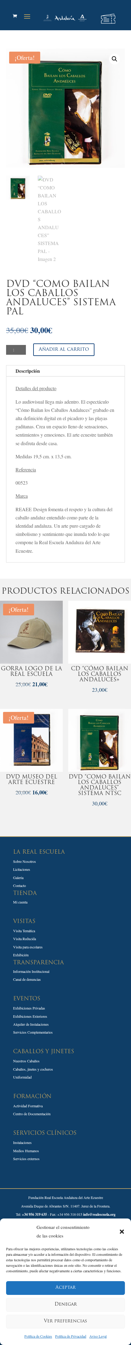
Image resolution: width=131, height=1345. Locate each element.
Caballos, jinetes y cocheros (33, 1069)
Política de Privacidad (70, 1336)
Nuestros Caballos (26, 1060)
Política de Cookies (38, 1336)
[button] (122, 1232)
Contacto (19, 885)
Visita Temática (24, 930)
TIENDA (25, 893)
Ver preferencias (65, 1321)
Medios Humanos (26, 1150)
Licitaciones (21, 869)
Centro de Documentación (32, 1113)
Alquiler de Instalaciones (31, 1024)
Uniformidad (22, 1077)
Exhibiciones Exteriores (30, 1016)
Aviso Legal (98, 1336)
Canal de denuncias (27, 979)
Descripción (28, 370)
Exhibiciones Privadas (29, 1008)
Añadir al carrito (64, 349)
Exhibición (21, 954)
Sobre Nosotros (24, 861)
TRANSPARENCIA (38, 963)
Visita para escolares (28, 946)
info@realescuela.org (99, 1214)
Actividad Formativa (28, 1105)
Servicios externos (26, 1158)
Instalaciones (22, 1142)
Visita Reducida (24, 938)
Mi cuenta (20, 902)
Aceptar (65, 1287)
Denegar (66, 1304)
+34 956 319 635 (34, 1214)
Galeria (18, 877)
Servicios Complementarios (33, 1032)
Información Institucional (31, 971)
